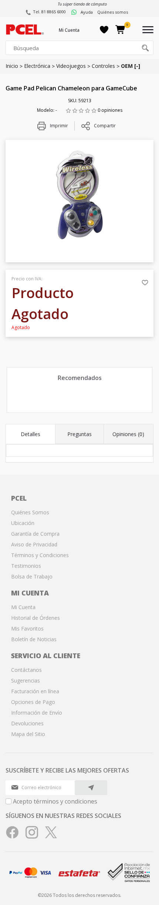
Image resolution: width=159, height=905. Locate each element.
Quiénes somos (112, 12)
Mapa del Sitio (28, 734)
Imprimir (58, 125)
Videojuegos (71, 65)
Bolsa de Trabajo (32, 576)
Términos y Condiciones (40, 555)
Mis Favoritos (27, 628)
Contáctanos (26, 669)
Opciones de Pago (33, 701)
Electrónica (37, 65)
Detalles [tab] (30, 434)
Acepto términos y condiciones (55, 801)
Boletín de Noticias (34, 639)
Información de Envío (36, 712)
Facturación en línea (35, 691)
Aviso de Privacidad (34, 544)
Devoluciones (27, 723)
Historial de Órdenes (35, 617)
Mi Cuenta (69, 30)
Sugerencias (25, 680)
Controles (103, 65)
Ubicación (22, 522)
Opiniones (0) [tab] (128, 434)
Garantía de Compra (35, 533)
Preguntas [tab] (79, 434)
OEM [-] (130, 65)
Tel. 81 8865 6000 (49, 11)
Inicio (12, 65)
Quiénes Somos (30, 512)
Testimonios (26, 565)
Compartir (105, 125)
